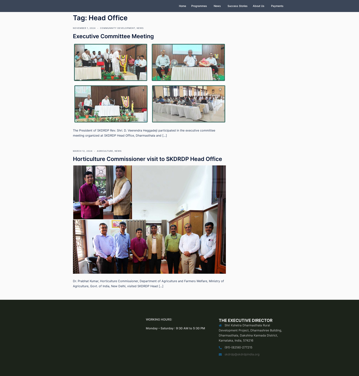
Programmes (199, 5)
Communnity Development (117, 28)
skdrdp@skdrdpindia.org (242, 354)
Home (182, 5)
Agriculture (105, 151)
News (217, 5)
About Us (258, 5)
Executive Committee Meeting (113, 36)
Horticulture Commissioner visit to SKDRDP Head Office (147, 158)
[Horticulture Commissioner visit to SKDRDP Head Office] (149, 219)
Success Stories (238, 5)
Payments (277, 5)
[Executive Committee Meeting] (149, 82)
